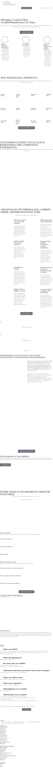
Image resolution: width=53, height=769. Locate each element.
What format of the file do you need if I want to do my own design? (26, 670)
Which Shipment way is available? (15, 689)
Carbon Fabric (18, 109)
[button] (27, 2)
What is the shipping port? (12, 658)
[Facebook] (26, 712)
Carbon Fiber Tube (3, 109)
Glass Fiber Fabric (4, 121)
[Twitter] (26, 715)
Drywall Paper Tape (34, 121)
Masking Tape (48, 121)
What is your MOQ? (10, 649)
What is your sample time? (12, 683)
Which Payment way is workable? (15, 695)
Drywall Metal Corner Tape (18, 121)
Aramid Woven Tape (18, 96)
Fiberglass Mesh (33, 95)
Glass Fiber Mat (49, 109)
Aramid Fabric (3, 95)
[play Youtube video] (13, 367)
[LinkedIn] (26, 718)
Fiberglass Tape (48, 95)
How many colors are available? (14, 663)
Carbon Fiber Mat (33, 109)
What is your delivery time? (13, 677)
